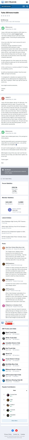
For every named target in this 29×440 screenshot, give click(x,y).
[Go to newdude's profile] (8, 410)
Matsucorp (5, 20)
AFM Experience (10, 263)
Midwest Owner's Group (13, 369)
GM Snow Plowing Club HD (14, 380)
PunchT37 (9, 281)
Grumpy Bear (13, 394)
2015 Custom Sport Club (13, 375)
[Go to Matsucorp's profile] (3, 28)
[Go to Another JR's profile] (3, 248)
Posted (10, 29)
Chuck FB (9, 306)
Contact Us (16, 434)
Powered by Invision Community (14, 437)
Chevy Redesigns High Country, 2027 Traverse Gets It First (13, 221)
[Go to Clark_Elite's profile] (10, 210)
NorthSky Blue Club (12, 364)
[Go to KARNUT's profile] (8, 405)
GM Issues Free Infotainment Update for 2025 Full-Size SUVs (13, 232)
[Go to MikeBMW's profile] (8, 415)
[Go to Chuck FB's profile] (3, 305)
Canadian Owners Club (13, 343)
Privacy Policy (8, 434)
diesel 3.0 (9, 353)
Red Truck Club (10, 348)
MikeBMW (12, 414)
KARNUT (12, 404)
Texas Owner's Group (12, 359)
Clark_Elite (15, 210)
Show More (14, 420)
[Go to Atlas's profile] (3, 264)
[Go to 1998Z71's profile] (3, 98)
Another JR (10, 249)
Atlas (8, 265)
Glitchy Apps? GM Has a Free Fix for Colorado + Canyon (14, 226)
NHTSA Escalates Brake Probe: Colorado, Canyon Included (14, 237)
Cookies (23, 434)
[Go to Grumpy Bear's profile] (8, 395)
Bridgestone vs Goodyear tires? (14, 305)
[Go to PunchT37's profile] (3, 280)
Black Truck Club (11, 332)
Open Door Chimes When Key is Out (15, 247)
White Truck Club (11, 337)
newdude (12, 409)
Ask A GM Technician (14, 21)
